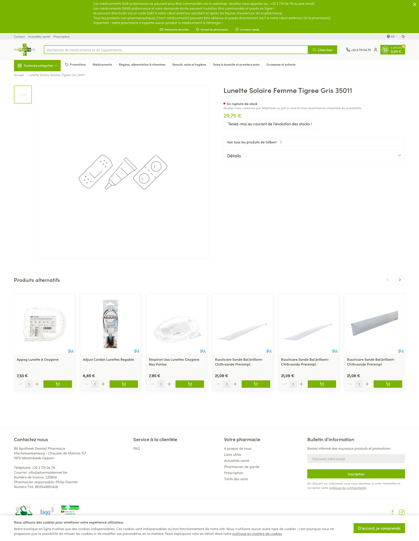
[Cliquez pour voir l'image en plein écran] (122, 172)
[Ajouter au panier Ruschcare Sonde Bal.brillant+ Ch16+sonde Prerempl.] (388, 384)
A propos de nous (238, 448)
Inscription (356, 473)
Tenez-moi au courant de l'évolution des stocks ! (270, 123)
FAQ (136, 448)
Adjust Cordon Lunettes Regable (108, 359)
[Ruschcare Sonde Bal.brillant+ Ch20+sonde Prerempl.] (242, 324)
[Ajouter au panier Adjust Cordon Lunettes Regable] (124, 384)
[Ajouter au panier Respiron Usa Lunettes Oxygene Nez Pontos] (189, 384)
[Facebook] (392, 512)
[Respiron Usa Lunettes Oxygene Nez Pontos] (176, 324)
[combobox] (176, 49)
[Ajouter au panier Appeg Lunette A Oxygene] (57, 384)
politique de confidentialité (347, 487)
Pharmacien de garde (241, 466)
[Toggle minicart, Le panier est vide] (385, 50)
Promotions (78, 64)
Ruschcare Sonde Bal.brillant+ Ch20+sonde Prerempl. (239, 361)
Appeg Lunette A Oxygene (37, 359)
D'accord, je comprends (379, 528)
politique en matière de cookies (257, 533)
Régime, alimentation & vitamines (142, 64)
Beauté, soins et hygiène (189, 64)
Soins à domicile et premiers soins (236, 64)
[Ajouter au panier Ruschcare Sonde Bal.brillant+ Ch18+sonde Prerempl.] (322, 384)
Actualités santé (39, 36)
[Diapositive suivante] (400, 279)
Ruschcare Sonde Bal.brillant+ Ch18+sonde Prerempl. (305, 361)
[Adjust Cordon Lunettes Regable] (110, 324)
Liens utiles (232, 454)
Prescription (61, 36)
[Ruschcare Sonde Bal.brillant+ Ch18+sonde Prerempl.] (308, 324)
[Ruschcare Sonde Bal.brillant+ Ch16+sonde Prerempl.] (374, 324)
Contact (19, 36)
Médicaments (102, 64)
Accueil (19, 75)
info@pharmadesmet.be (47, 472)
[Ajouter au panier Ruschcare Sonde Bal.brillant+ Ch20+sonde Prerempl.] (256, 384)
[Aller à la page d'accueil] (24, 49)
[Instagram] (401, 512)
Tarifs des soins (236, 478)
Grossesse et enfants (280, 64)
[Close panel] (414, 4)
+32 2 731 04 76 (43, 467)
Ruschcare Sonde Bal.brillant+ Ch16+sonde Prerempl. (371, 361)
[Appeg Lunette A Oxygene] (44, 324)
